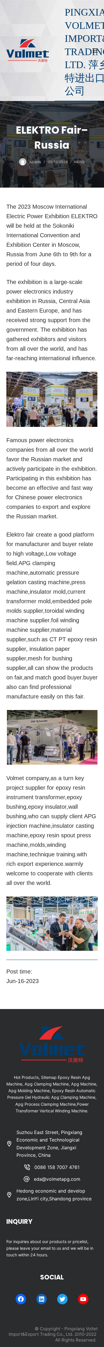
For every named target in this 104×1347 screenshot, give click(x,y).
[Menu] (95, 50)
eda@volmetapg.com (57, 1179)
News (79, 162)
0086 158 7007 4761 (56, 1167)
